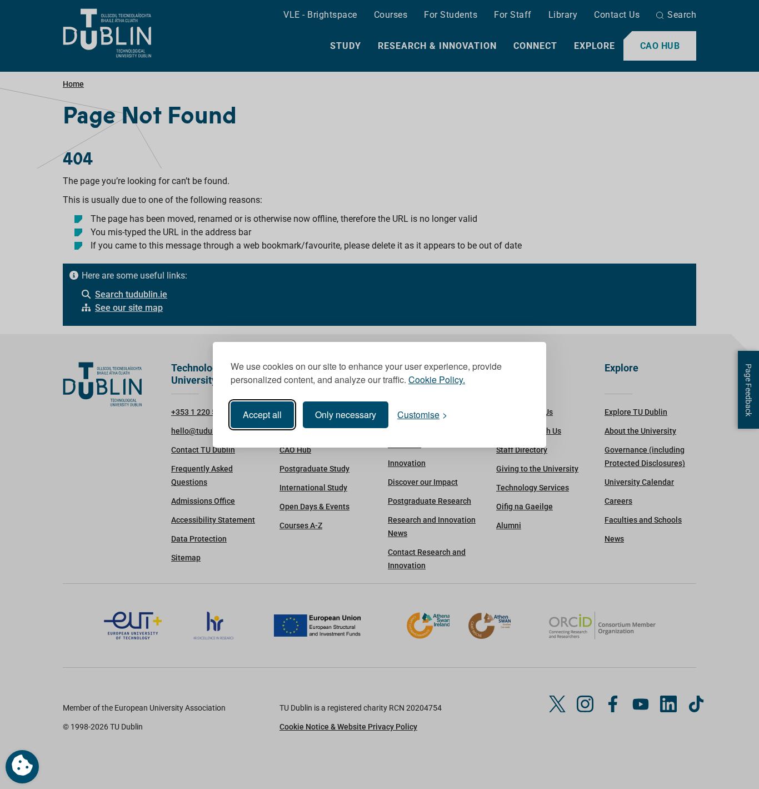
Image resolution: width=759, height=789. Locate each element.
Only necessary (345, 414)
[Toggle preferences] (22, 766)
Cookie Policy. (436, 379)
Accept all (262, 414)
